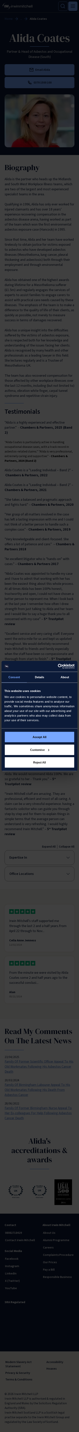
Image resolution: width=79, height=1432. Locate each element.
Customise (37, 749)
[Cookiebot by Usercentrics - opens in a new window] (58, 666)
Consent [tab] (14, 677)
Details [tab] (39, 677)
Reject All (39, 762)
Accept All (39, 737)
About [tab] (65, 677)
